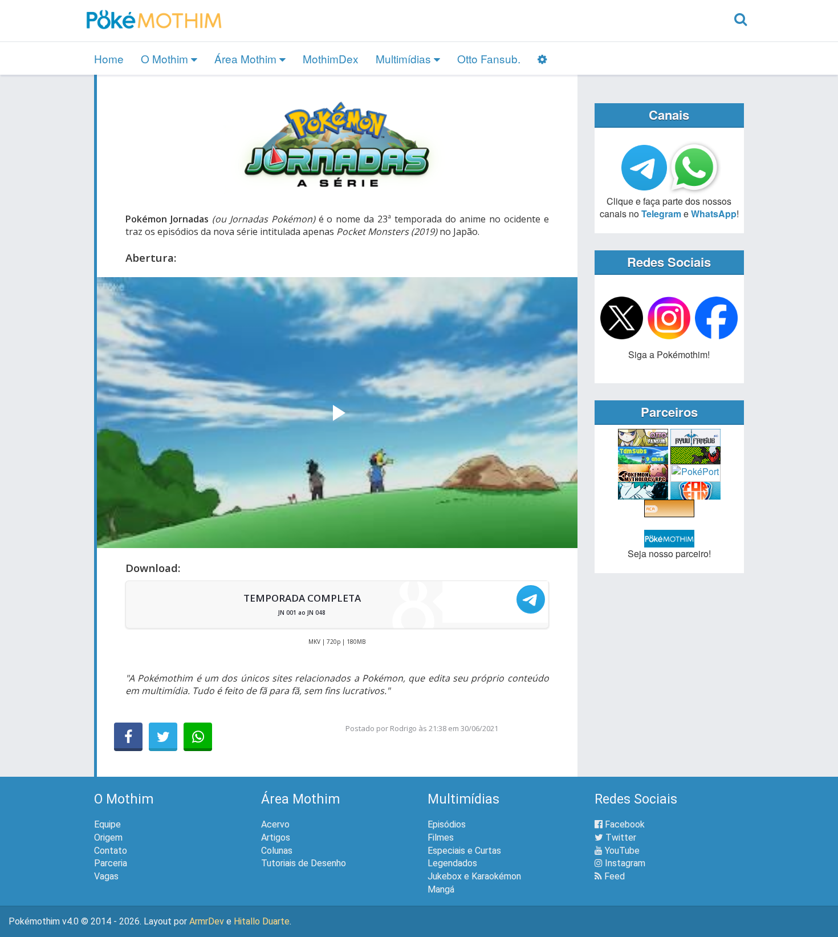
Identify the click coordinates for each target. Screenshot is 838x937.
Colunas (276, 850)
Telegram (661, 213)
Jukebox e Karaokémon (474, 876)
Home (109, 58)
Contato (110, 850)
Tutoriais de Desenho (303, 863)
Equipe (107, 824)
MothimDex (331, 58)
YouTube (621, 850)
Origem (108, 837)
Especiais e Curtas (464, 850)
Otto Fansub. (488, 58)
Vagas (106, 876)
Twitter (619, 837)
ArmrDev (206, 921)
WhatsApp (714, 213)
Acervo (275, 824)
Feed (613, 876)
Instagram (624, 863)
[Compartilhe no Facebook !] (128, 737)
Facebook (624, 824)
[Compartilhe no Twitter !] (163, 737)
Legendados (452, 863)
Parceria (110, 863)
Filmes (441, 837)
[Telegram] (530, 599)
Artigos (275, 837)
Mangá (441, 889)
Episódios (447, 824)
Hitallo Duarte (262, 921)
